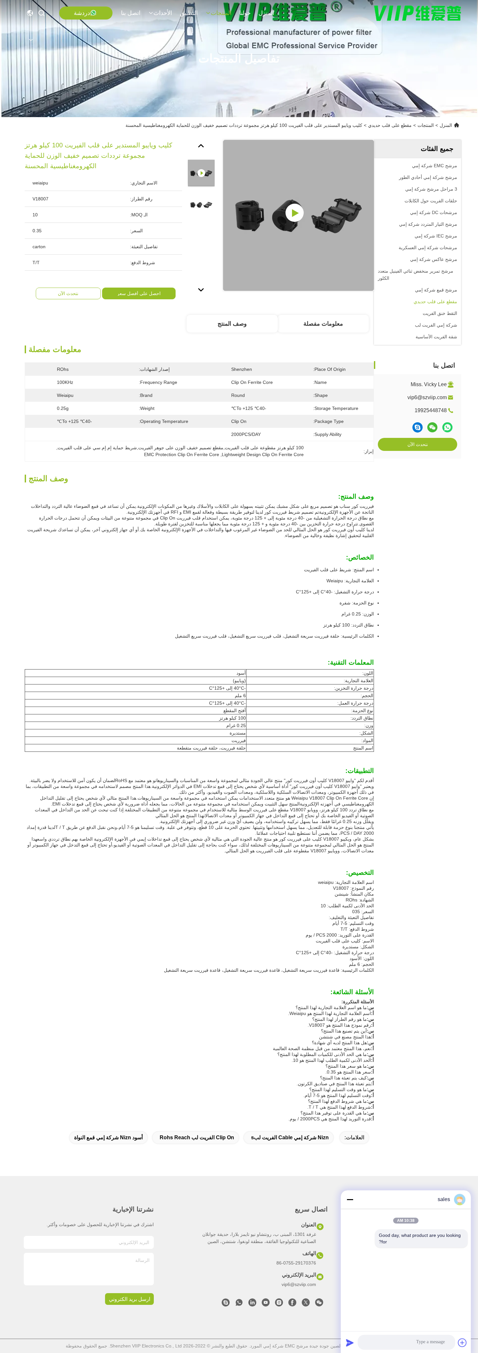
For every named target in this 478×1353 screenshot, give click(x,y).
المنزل (266, 13)
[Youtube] (265, 1304)
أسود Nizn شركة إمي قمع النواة (108, 1137)
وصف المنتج (232, 323)
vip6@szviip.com (427, 397)
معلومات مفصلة (323, 323)
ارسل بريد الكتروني (129, 1299)
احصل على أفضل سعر (139, 293)
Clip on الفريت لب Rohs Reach (197, 1137)
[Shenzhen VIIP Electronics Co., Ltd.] (418, 13)
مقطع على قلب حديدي (390, 125)
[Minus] (350, 1199)
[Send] (350, 1342)
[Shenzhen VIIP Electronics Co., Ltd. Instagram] (279, 1304)
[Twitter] (305, 1304)
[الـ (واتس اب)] (447, 427)
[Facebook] (292, 1304)
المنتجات (221, 13)
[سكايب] (417, 427)
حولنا (245, 13)
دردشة (82, 13)
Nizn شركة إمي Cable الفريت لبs (290, 1137)
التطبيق (189, 13)
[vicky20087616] (225, 1304)
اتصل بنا (130, 13)
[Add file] (462, 1342)
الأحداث (162, 13)
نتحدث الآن (417, 444)
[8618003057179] (239, 1304)
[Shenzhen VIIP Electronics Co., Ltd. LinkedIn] (252, 1304)
